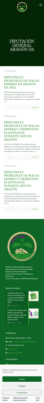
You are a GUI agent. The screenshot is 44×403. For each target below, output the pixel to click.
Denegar (22, 386)
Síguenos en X (12, 349)
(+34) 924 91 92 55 (17, 345)
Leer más (35, 107)
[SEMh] (22, 6)
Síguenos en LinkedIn (14, 353)
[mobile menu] (41, 5)
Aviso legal (11, 364)
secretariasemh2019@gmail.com (24, 342)
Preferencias (22, 392)
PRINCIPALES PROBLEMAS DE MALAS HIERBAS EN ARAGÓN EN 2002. (21, 82)
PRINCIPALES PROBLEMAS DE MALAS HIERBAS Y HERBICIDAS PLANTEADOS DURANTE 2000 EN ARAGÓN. (21, 131)
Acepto (22, 379)
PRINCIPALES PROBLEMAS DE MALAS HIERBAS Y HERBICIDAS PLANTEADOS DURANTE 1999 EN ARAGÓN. (21, 180)
